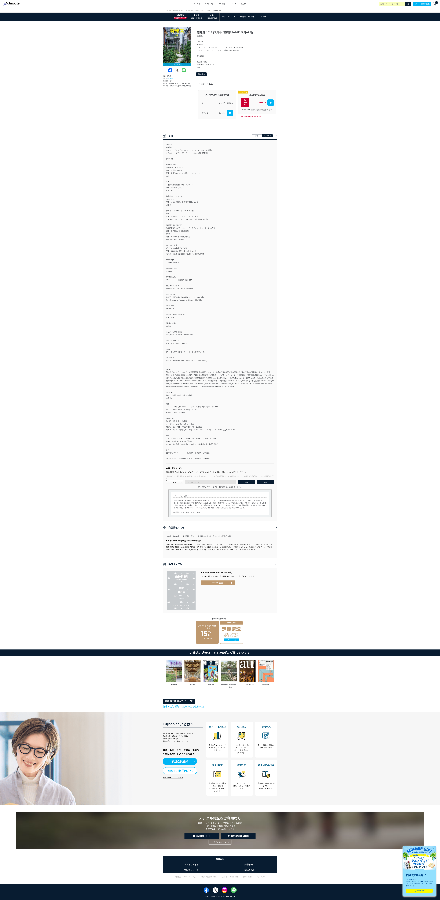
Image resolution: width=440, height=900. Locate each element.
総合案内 (220, 859)
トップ (165, 10)
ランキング (232, 4)
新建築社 (171, 78)
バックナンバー (206, 10)
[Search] (408, 4)
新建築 (197, 10)
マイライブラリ (210, 4)
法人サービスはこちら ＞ (173, 777)
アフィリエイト (191, 864)
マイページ (197, 4)
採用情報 (249, 864)
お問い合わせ (248, 870)
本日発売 (222, 4)
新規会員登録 (180, 761)
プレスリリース (191, 870)
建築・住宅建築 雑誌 (187, 10)
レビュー (262, 16)
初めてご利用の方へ (180, 770)
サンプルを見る (217, 583)
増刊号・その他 (247, 16)
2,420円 (222, 103)
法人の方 (243, 4)
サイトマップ (260, 877)
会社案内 (224, 877)
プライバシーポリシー (191, 877)
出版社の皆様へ (235, 877)
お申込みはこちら (231, 640)
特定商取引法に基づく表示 (209, 877)
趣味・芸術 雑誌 (174, 10)
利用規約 (178, 877)
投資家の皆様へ (248, 877)
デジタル (205, 113)
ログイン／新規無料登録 (422, 4)
